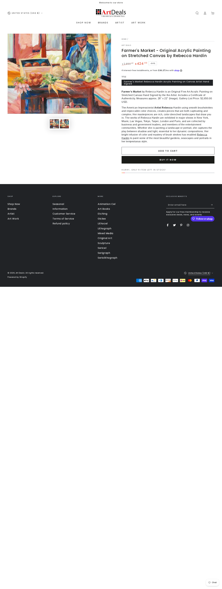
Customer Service (64, 213)
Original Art (105, 238)
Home (124, 39)
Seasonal (58, 204)
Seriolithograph (107, 257)
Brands (12, 209)
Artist (11, 213)
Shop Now (14, 204)
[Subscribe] (212, 205)
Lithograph (104, 228)
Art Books (104, 209)
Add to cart (168, 150)
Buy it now (168, 159)
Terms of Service (63, 218)
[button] (197, 13)
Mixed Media (105, 233)
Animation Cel (107, 204)
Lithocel (103, 223)
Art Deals (126, 45)
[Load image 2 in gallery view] (64, 123)
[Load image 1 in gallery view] (54, 123)
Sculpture (104, 243)
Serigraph (104, 253)
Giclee (102, 218)
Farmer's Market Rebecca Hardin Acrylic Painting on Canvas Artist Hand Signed (166, 82)
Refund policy (61, 223)
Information (60, 209)
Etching (102, 213)
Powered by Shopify (17, 277)
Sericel (102, 248)
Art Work (13, 218)
